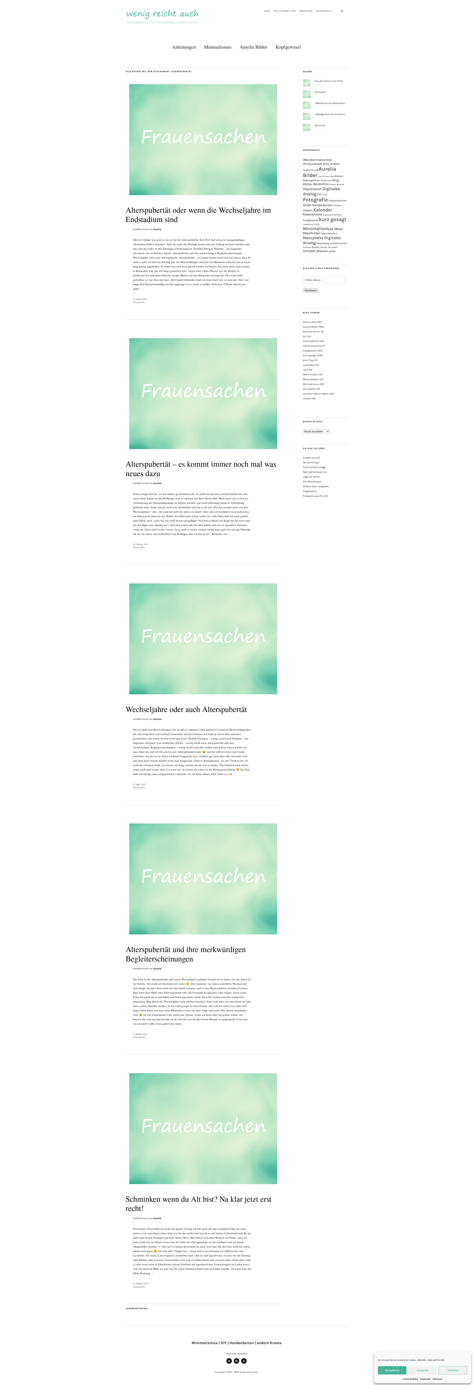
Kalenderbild (312, 214)
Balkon (339, 176)
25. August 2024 (140, 299)
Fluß (324, 194)
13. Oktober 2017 (140, 1283)
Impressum (437, 1378)
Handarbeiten (322, 205)
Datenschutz (425, 1378)
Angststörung (310, 170)
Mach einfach (310, 374)
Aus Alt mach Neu (326, 176)
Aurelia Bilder (253, 47)
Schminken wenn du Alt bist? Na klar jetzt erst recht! (198, 1203)
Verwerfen (422, 1370)
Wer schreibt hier (285, 11)
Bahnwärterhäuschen (315, 472)
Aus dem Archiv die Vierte (329, 81)
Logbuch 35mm (311, 476)
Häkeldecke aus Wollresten (330, 103)
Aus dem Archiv (311, 331)
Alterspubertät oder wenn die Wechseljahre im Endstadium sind (198, 214)
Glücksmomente (312, 345)
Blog (267, 11)
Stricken (333, 247)
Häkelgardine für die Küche (330, 114)
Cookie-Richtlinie (410, 1378)
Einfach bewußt (311, 457)
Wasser (322, 251)
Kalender (322, 210)
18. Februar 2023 (140, 544)
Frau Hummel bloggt (314, 467)
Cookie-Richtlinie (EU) (244, 1363)
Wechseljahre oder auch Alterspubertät (186, 709)
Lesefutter (308, 224)
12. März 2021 (139, 784)
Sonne (315, 247)
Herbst (337, 205)
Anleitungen (184, 47)
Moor (338, 229)
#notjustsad (312, 164)
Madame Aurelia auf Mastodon (229, 1363)
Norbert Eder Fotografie (316, 486)
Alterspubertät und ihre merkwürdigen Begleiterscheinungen (186, 953)
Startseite (320, 92)
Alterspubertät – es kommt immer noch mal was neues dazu (201, 468)
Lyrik (305, 369)
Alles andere (331, 164)
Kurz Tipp (308, 360)
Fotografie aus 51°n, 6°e (315, 496)
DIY (319, 194)
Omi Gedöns (309, 388)
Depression (312, 189)
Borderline (321, 184)
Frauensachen (139, 302)
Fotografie (315, 199)
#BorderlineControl (317, 160)
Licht (316, 224)
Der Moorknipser (312, 481)
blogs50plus (310, 491)
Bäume (340, 184)
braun (332, 184)
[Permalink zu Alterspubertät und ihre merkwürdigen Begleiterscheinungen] (203, 937)
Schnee (307, 247)
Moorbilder (311, 233)
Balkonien (326, 180)
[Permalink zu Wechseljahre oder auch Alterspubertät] (203, 697)
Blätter (307, 184)
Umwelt (309, 251)
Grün (307, 205)
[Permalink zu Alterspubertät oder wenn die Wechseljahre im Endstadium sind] (203, 198)
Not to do (320, 125)
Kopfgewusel (288, 47)
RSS (236, 1363)
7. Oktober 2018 (140, 1034)
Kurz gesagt (309, 355)
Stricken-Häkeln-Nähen (316, 393)
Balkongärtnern (312, 180)
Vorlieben (453, 1370)
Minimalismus (218, 47)
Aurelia (157, 229)
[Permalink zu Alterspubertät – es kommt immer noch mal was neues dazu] (203, 452)
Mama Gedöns (311, 379)
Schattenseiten (338, 243)
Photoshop (323, 243)
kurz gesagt (332, 219)
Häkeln (308, 210)
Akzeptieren (392, 1370)
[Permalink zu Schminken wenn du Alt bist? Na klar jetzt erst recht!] (203, 1187)
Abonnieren (310, 290)
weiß (332, 251)
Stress (323, 247)
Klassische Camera (332, 214)
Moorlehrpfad (329, 233)
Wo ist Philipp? (311, 462)
